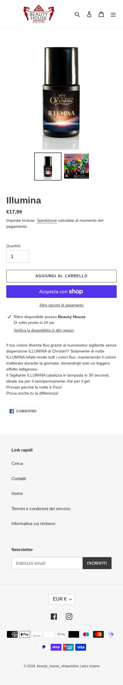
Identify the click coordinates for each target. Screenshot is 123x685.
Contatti (18, 478)
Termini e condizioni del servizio (40, 508)
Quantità (13, 246)
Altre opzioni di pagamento (61, 305)
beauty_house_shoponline (58, 666)
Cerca (17, 463)
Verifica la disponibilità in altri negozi (44, 330)
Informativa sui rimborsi (33, 523)
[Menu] (113, 14)
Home (17, 493)
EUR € (60, 599)
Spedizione (47, 220)
